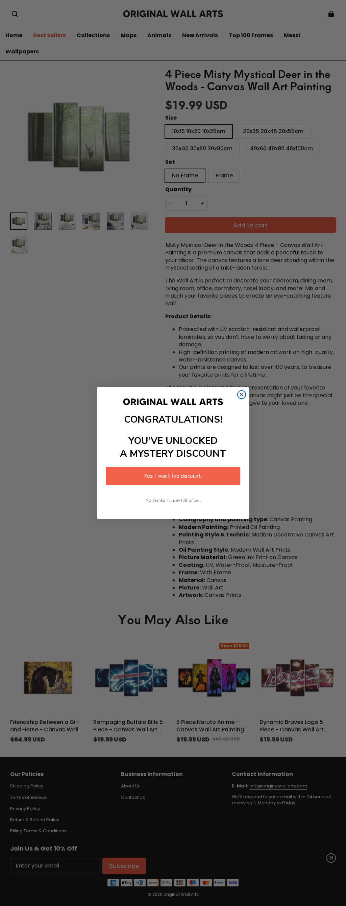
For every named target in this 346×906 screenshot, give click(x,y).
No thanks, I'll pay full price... (173, 500)
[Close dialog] (242, 395)
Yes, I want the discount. (173, 476)
